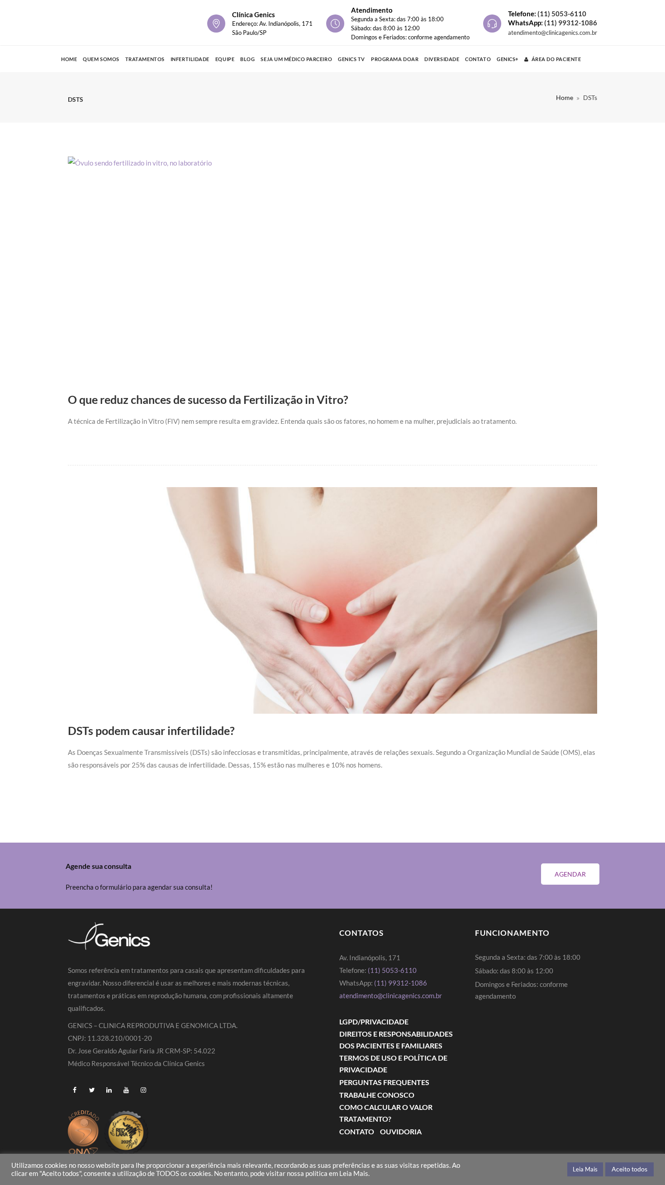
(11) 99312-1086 (570, 23)
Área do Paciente (556, 59)
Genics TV (351, 59)
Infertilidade (190, 59)
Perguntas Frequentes (384, 1082)
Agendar (570, 874)
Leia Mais (585, 1169)
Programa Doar (394, 59)
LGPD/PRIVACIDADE (373, 1021)
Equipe (224, 59)
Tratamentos (145, 59)
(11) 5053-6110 (561, 13)
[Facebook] (74, 1090)
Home (69, 59)
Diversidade (441, 59)
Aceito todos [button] (629, 1169)
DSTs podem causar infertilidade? (151, 730)
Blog (247, 59)
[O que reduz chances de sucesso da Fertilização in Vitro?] (332, 269)
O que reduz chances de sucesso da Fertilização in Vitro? (208, 399)
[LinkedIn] (109, 1090)
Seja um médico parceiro (296, 59)
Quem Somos (101, 59)
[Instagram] (143, 1090)
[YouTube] (126, 1090)
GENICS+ (507, 59)
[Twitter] (92, 1090)
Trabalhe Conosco (376, 1094)
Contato (478, 59)
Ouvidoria (401, 1131)
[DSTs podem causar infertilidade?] (332, 600)
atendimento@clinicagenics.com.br (552, 32)
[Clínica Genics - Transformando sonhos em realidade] (111, 22)
